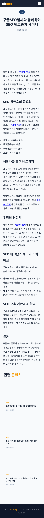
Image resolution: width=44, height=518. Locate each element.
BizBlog (13, 509)
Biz (7, 4)
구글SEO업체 (25, 72)
